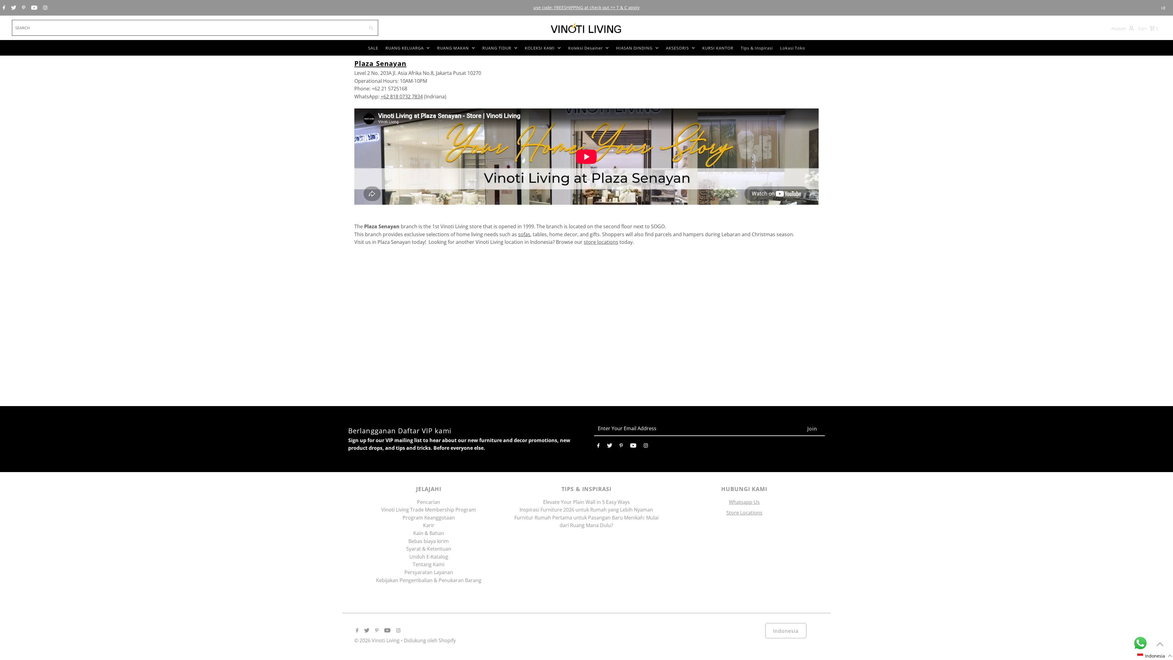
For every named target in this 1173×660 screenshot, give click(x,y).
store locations (601, 242)
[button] (1155, 656)
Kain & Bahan (428, 533)
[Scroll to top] (1160, 644)
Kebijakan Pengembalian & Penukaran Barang (428, 580)
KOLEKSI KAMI (540, 48)
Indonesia (785, 631)
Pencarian (428, 502)
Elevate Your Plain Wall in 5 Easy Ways (586, 502)
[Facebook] (3, 8)
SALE (373, 48)
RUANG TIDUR (496, 48)
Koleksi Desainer (585, 48)
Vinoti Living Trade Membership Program (428, 509)
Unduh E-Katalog (428, 556)
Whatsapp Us (744, 502)
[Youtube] (33, 8)
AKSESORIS (677, 48)
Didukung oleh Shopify (430, 640)
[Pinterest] (22, 8)
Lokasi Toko (792, 48)
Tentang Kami (428, 564)
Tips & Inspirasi (757, 48)
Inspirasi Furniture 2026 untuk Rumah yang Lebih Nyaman (586, 509)
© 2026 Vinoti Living (377, 640)
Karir (428, 525)
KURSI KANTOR (717, 48)
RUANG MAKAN (453, 48)
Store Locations (744, 512)
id (1163, 8)
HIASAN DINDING (634, 48)
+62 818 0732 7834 (402, 96)
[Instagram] (44, 8)
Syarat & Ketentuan (428, 548)
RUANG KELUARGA (405, 48)
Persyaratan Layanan (428, 572)
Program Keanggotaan (429, 517)
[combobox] (187, 27)
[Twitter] (12, 8)
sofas (524, 234)
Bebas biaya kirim (428, 541)
